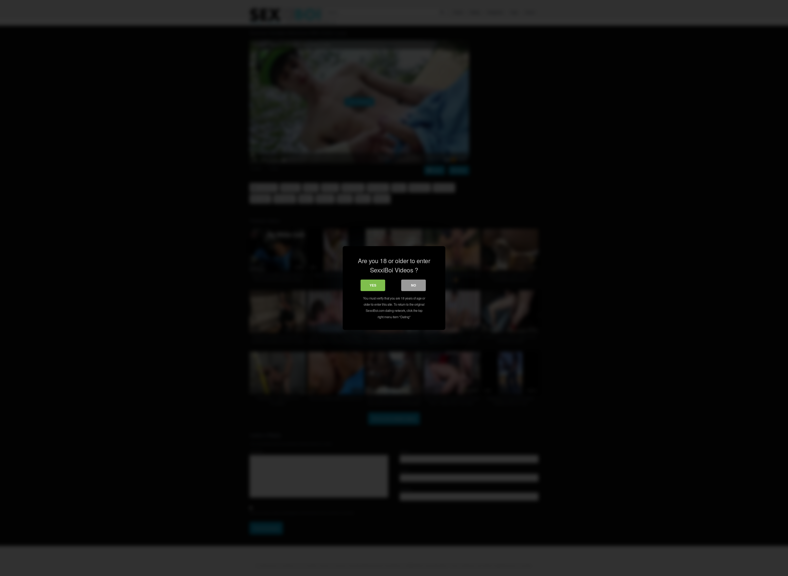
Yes (373, 285)
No (413, 285)
